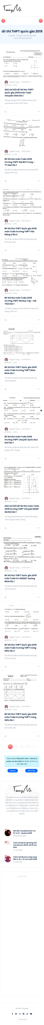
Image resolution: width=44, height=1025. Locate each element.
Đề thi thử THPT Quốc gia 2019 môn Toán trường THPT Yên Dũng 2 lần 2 (21, 231)
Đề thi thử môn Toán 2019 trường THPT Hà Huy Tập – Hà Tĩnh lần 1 (20, 300)
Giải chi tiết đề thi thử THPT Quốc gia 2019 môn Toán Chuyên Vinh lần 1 (19, 92)
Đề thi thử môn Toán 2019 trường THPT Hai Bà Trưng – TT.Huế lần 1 (20, 162)
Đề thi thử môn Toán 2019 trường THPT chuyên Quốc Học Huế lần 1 (21, 439)
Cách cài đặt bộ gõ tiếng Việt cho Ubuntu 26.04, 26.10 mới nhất (25, 845)
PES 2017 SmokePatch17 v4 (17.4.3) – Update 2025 (24, 832)
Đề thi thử (8, 85)
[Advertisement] (21, 935)
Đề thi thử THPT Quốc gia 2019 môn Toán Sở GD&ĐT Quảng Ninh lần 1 (21, 578)
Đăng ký (12, 770)
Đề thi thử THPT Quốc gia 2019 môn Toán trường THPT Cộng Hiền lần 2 (21, 647)
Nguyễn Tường (14, 82)
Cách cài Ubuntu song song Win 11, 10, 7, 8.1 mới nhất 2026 (25, 858)
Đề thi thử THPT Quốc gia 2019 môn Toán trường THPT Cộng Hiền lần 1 (21, 717)
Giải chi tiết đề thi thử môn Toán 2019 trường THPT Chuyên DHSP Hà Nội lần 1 (22, 508)
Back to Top (23, 1019)
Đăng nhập (31, 770)
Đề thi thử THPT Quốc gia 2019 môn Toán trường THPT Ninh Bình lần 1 (21, 370)
